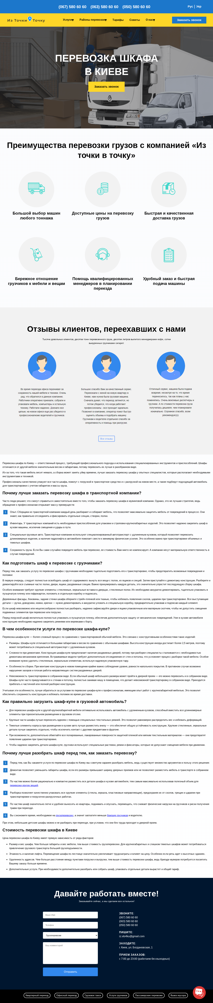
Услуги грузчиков (118, 995)
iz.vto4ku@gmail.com (131, 936)
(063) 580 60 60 (104, 6)
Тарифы (118, 19)
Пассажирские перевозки (149, 995)
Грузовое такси (93, 995)
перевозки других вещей (24, 785)
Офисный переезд (66, 995)
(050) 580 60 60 (136, 6)
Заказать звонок (189, 20)
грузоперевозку (64, 815)
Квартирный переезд (37, 995)
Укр (198, 6)
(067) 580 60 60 (72, 6)
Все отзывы (106, 438)
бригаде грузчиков (117, 815)
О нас (149, 19)
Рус (190, 6)
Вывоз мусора (178, 995)
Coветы (134, 19)
